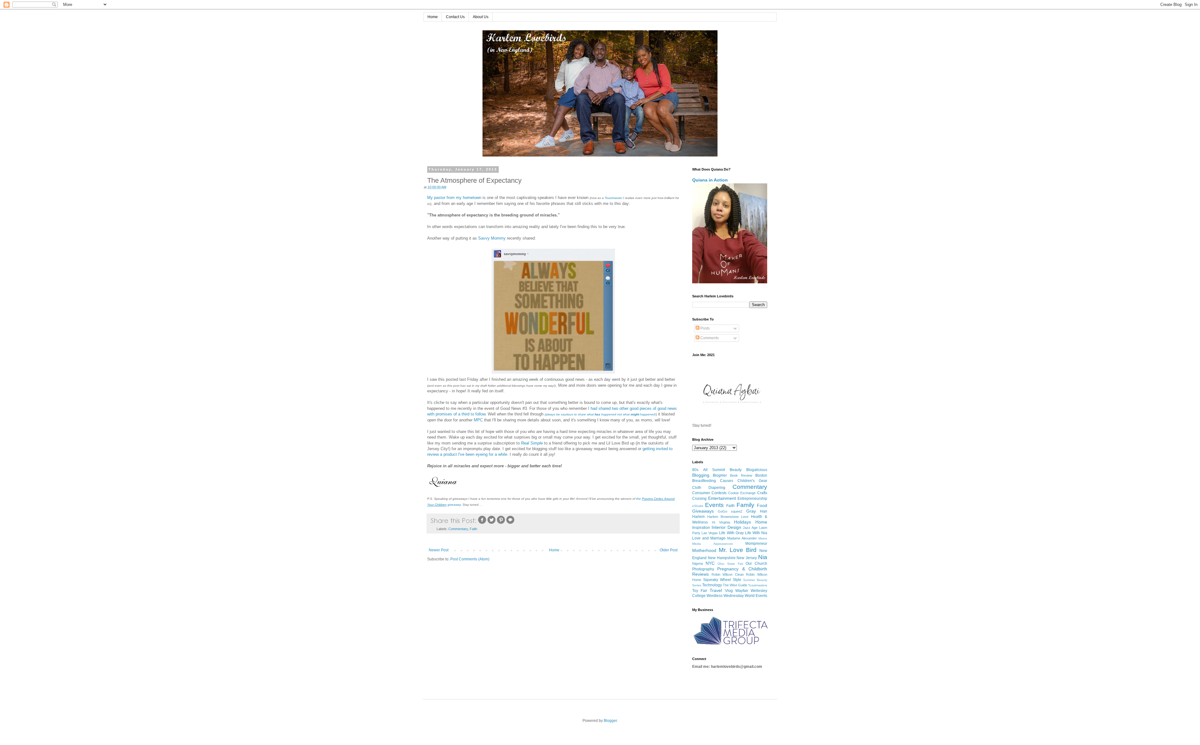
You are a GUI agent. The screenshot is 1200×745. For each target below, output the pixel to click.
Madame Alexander (742, 538)
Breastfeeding (704, 481)
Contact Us (455, 17)
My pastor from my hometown (454, 197)
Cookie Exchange (742, 493)
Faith (473, 529)
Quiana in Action (710, 179)
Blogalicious (756, 470)
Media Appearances (712, 543)
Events (714, 505)
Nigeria (697, 563)
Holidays (742, 521)
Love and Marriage (709, 538)
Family (745, 505)
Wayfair (741, 591)
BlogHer (720, 475)
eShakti (697, 506)
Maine (762, 538)
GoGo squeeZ (730, 511)
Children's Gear (752, 481)
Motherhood (704, 550)
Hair (763, 511)
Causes (726, 481)
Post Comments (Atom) (469, 559)
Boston (761, 475)
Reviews (700, 574)
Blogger (610, 720)
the (640, 498)
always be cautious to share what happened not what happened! (601, 414)
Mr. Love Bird (738, 550)
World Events (756, 596)
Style (737, 580)
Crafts (762, 493)
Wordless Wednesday (725, 596)
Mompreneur (756, 543)
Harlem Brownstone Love (728, 517)
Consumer (701, 493)
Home (433, 17)
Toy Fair (699, 591)
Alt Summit (714, 470)
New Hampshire (722, 558)
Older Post (669, 550)
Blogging (700, 475)
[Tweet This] (491, 523)
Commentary (458, 529)
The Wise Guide (735, 585)
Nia (762, 557)
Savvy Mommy (492, 238)
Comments (709, 338)
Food (762, 505)
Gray (751, 511)
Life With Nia (756, 533)
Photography (703, 569)
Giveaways (703, 511)
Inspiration (701, 527)
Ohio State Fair (730, 563)
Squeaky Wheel (717, 580)
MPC (478, 420)
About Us (480, 17)
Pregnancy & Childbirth (742, 568)
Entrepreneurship (752, 498)
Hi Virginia (721, 522)
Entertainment (722, 498)
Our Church (756, 563)
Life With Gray (731, 533)
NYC (710, 563)
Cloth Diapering (708, 487)
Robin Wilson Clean (728, 574)
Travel (716, 590)
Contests (719, 493)
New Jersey (747, 558)
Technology (712, 585)
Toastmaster (613, 198)
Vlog (729, 591)
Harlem (698, 516)
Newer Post (438, 550)
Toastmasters (757, 585)
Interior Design (726, 527)
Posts (704, 328)
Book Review (741, 475)
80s (695, 470)
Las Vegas (710, 533)
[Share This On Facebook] (482, 523)
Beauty (736, 470)
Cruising (699, 498)
